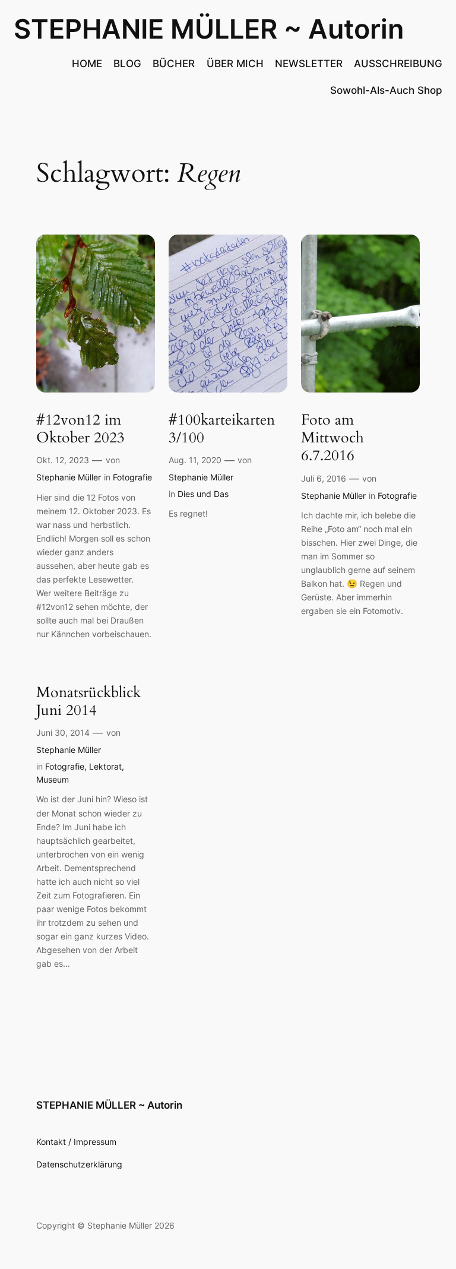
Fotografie (132, 477)
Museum (52, 779)
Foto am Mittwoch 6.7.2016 (332, 438)
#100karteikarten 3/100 (222, 429)
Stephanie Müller (68, 477)
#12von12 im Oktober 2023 (80, 429)
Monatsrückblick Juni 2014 (88, 701)
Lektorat (105, 766)
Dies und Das (203, 494)
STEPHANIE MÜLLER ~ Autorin (209, 28)
